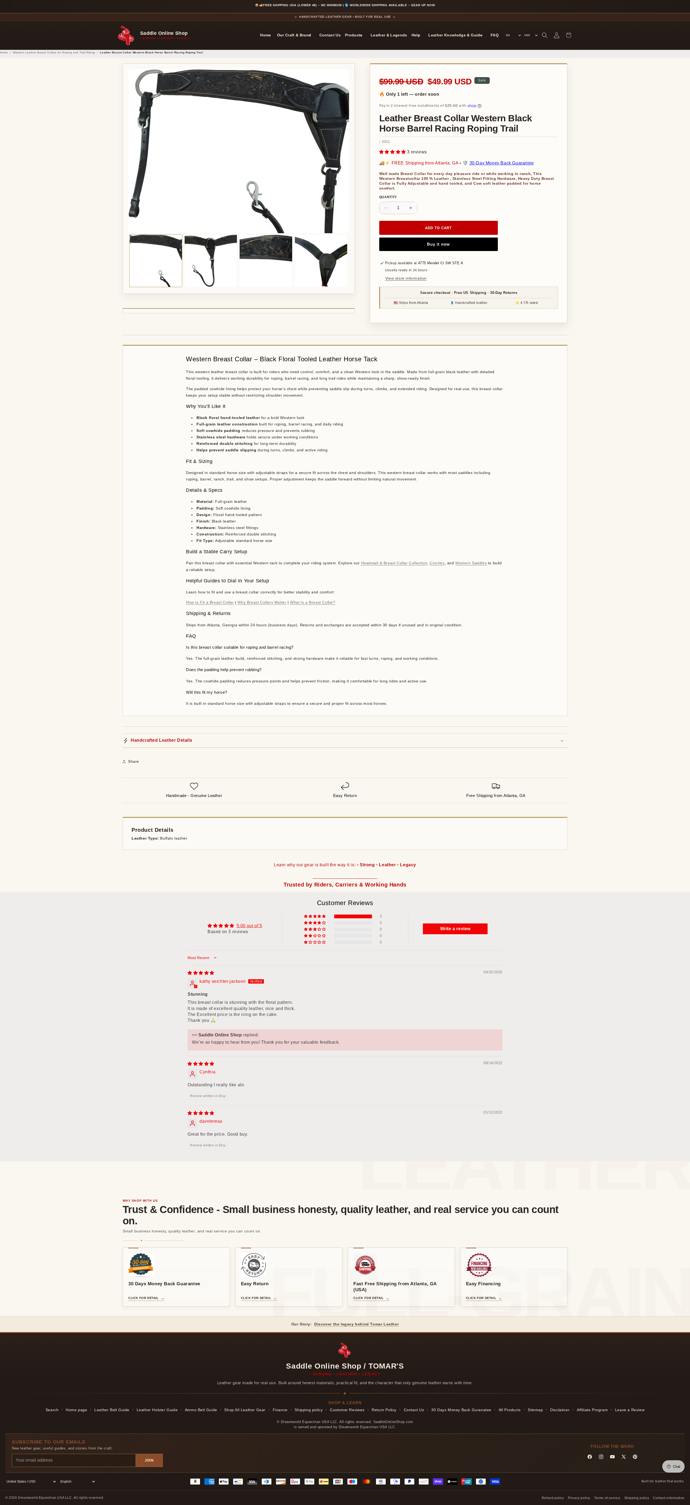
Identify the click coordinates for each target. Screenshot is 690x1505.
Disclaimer (560, 1410)
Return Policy (384, 1410)
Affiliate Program (592, 1410)
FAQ (495, 35)
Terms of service (607, 1498)
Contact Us (330, 35)
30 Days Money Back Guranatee (461, 1410)
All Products (510, 1410)
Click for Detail (143, 1298)
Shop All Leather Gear (244, 1410)
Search (52, 1410)
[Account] (556, 35)
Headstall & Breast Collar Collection (394, 563)
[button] (393, 152)
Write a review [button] (455, 928)
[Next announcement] (683, 6)
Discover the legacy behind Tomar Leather (356, 1324)
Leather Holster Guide (157, 1410)
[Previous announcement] (11, 6)
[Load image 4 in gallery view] (321, 261)
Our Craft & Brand (294, 35)
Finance (280, 1410)
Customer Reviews (347, 1410)
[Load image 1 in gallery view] (156, 261)
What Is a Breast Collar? (312, 602)
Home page (76, 1410)
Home (265, 35)
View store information (406, 278)
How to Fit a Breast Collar (210, 602)
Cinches (437, 563)
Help (416, 35)
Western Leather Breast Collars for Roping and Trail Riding (54, 52)
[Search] (544, 35)
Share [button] (133, 761)
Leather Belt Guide (111, 1410)
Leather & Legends (389, 35)
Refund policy (553, 1498)
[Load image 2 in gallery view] (211, 261)
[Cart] (568, 35)
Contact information (669, 1498)
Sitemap (535, 1410)
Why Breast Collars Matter (261, 602)
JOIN (149, 1460)
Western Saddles (471, 563)
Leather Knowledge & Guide (455, 35)
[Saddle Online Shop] (126, 35)
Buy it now (438, 244)
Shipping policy (309, 1410)
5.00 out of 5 (249, 925)
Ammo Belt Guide (201, 1410)
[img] (201, 973)
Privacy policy (579, 1498)
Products (354, 35)
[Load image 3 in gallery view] (266, 261)
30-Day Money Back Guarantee (502, 163)
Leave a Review (629, 1410)
